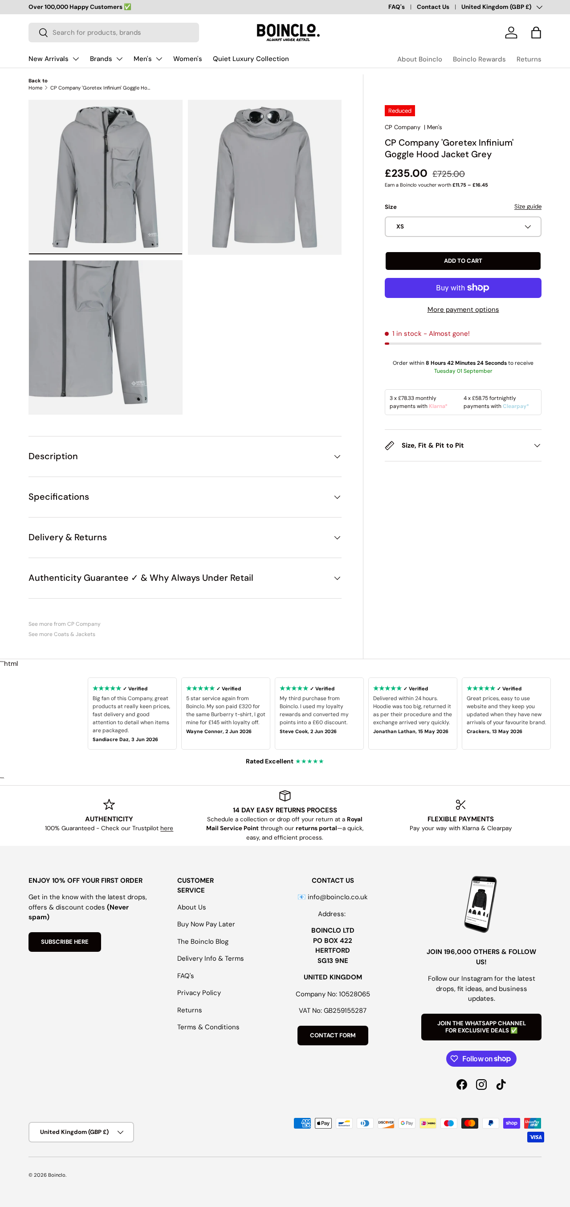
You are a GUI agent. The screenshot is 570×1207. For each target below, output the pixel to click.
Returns (529, 59)
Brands (101, 58)
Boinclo (56, 1175)
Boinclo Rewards (479, 59)
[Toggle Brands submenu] (119, 58)
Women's (187, 58)
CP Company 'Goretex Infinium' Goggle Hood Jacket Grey (100, 88)
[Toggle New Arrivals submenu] (75, 58)
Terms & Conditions (208, 1027)
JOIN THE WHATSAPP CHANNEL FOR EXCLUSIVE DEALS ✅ (481, 1026)
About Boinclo (419, 59)
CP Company (402, 127)
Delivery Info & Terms (210, 958)
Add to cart (463, 261)
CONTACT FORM (333, 1035)
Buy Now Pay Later (206, 924)
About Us (191, 907)
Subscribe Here (65, 942)
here (166, 828)
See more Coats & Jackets (61, 634)
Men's (143, 58)
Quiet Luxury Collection (251, 58)
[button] (536, 32)
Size (391, 207)
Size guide (528, 207)
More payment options (463, 309)
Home (35, 88)
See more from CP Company (64, 624)
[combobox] (113, 32)
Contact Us (433, 7)
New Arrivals (48, 58)
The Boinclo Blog (202, 941)
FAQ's (396, 7)
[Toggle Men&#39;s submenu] (159, 58)
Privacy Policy (199, 992)
